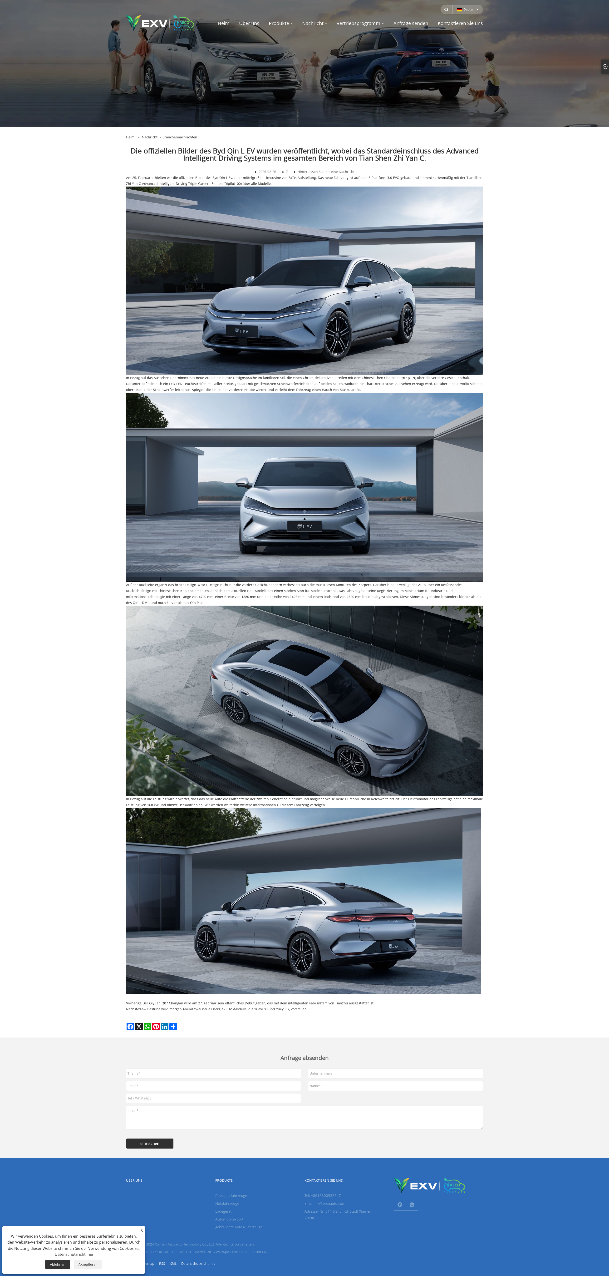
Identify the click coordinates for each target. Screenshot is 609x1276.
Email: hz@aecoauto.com (324, 1203)
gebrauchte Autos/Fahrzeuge (238, 1227)
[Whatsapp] (412, 1205)
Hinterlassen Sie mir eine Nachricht (326, 171)
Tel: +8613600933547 (322, 1195)
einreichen (149, 1143)
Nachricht (149, 137)
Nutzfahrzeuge (227, 1203)
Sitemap (147, 1263)
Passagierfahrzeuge (231, 1195)
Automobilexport (229, 1219)
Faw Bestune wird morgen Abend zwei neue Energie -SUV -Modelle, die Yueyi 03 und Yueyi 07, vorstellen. (224, 1009)
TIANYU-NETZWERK (209, 1252)
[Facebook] (400, 1205)
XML (173, 1263)
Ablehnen (57, 1264)
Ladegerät (223, 1211)
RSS (162, 1263)
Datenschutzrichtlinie (198, 1263)
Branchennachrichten (179, 137)
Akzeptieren (88, 1264)
